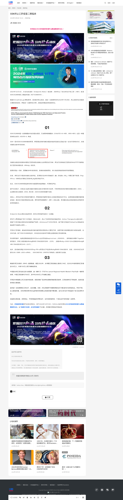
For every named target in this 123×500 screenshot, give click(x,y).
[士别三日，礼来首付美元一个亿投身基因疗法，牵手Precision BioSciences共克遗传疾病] (47, 431)
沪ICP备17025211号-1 (54, 492)
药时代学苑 (61, 3)
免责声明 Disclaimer (63, 485)
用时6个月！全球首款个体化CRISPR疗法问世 (46, 468)
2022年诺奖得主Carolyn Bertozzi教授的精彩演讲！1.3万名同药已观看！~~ (21, 468)
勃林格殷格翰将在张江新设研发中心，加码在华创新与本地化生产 (101, 42)
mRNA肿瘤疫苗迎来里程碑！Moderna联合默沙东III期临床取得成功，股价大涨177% (102, 52)
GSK (55, 92)
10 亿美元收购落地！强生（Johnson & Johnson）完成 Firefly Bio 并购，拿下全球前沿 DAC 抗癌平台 (102, 73)
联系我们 (79, 3)
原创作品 (27, 18)
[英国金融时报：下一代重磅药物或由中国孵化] (72, 431)
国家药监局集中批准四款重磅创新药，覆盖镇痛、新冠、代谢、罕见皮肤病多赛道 (101, 84)
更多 (111, 38)
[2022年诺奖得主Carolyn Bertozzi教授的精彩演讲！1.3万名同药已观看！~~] (22, 457)
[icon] (96, 490)
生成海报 (14, 497)
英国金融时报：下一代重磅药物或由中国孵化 (72, 442)
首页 (18, 3)
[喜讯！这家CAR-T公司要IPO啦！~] (72, 457)
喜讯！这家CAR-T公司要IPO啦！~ (71, 468)
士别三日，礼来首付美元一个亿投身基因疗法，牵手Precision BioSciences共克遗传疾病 (47, 442)
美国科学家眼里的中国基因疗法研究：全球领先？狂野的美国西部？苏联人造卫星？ (22, 442)
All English (70, 3)
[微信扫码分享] (20, 497)
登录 (109, 3)
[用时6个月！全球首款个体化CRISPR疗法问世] (47, 457)
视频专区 (32, 3)
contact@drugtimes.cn (62, 494)
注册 (113, 3)
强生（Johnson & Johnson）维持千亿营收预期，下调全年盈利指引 (101, 62)
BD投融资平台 (50, 3)
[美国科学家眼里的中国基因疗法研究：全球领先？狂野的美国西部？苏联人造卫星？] (22, 431)
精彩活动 (40, 3)
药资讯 (24, 3)
